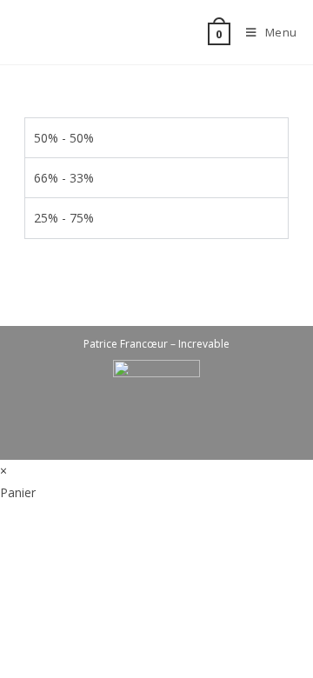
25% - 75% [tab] (64, 217)
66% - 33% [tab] (64, 178)
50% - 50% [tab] (64, 138)
